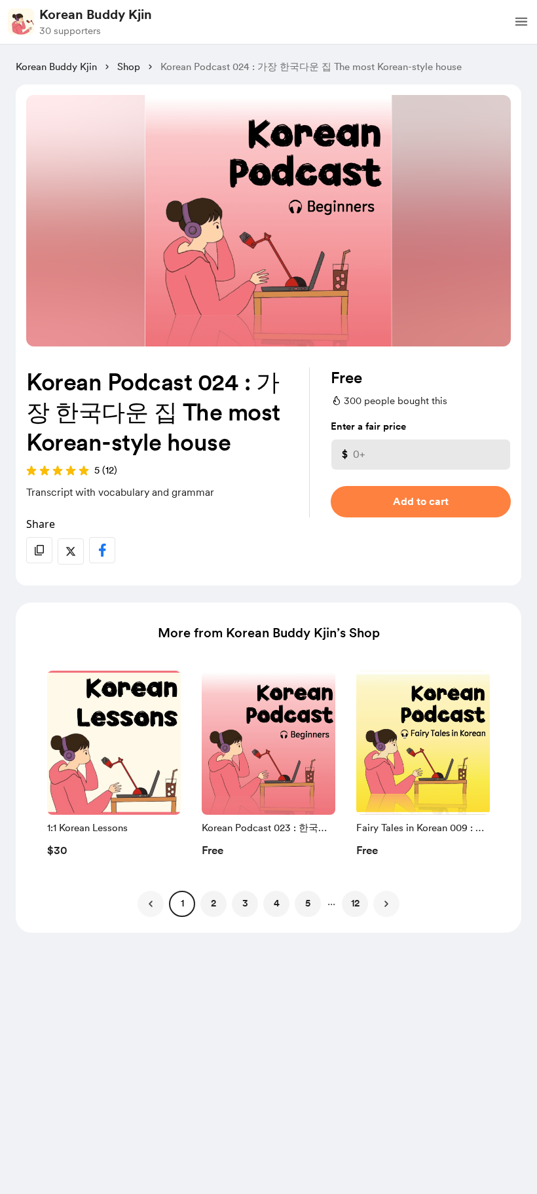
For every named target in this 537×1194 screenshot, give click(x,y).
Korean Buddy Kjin (95, 14)
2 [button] (213, 903)
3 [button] (245, 903)
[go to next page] (386, 904)
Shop (128, 67)
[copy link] (39, 550)
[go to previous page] (151, 904)
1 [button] (182, 903)
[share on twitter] (71, 551)
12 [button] (355, 903)
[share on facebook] (102, 550)
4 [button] (277, 903)
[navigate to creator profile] (21, 22)
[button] (521, 21)
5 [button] (307, 903)
